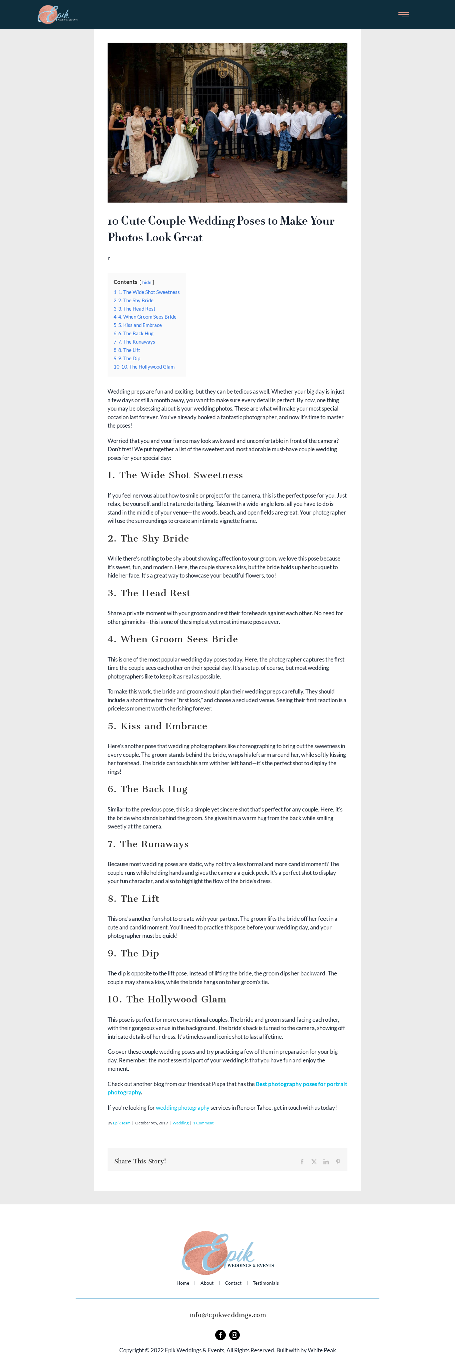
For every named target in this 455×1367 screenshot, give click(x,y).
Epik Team (122, 1122)
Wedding (181, 1122)
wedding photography (183, 1107)
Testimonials (266, 1283)
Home (183, 1283)
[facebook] (220, 1335)
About (207, 1283)
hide (146, 282)
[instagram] (234, 1335)
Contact (233, 1283)
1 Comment (203, 1122)
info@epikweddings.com (227, 1315)
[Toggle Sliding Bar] (403, 14)
